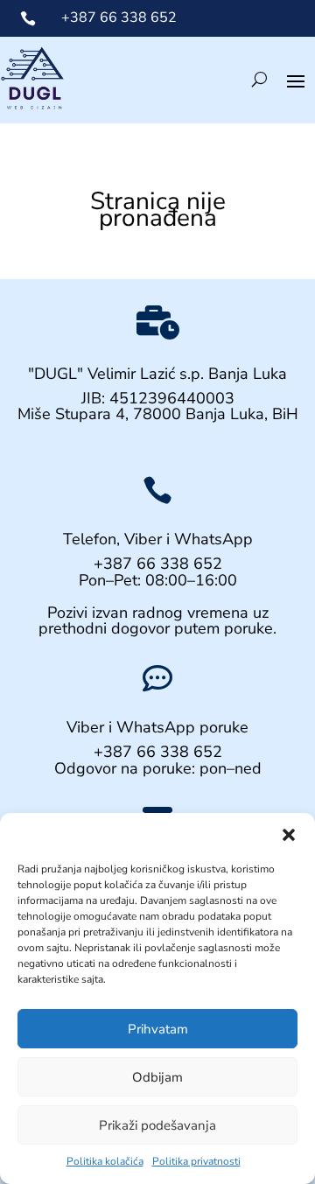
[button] (289, 835)
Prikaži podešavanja (157, 1125)
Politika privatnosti (196, 1161)
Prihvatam (158, 1029)
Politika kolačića (105, 1161)
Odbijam (157, 1077)
